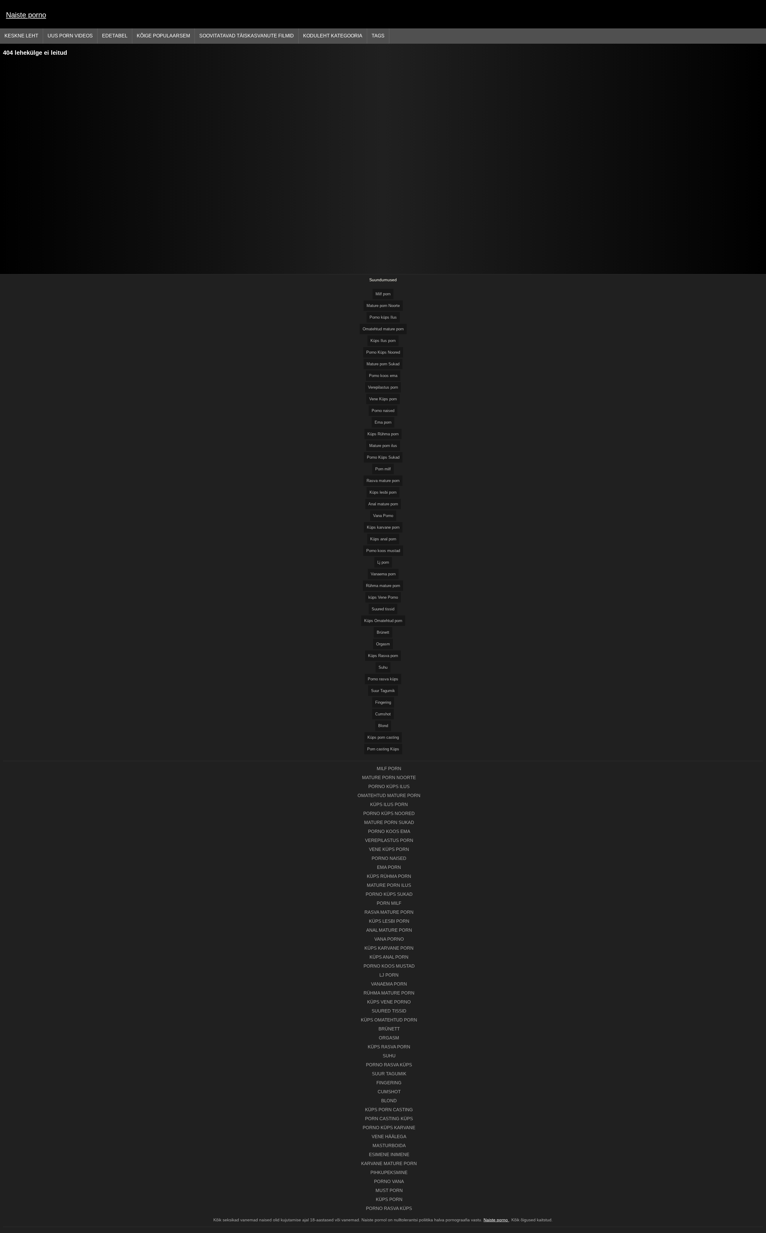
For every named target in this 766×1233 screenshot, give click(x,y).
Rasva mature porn (383, 480)
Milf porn (383, 294)
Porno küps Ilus (383, 317)
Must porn (389, 1190)
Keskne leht (21, 35)
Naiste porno (26, 15)
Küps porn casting (383, 737)
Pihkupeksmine (389, 1172)
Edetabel (114, 35)
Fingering (383, 702)
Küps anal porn (383, 539)
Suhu (383, 667)
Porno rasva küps (383, 679)
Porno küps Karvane (389, 1127)
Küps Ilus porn (383, 340)
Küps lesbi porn (383, 492)
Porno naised (383, 410)
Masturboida (389, 1145)
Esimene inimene (389, 1154)
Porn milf (383, 469)
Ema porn (383, 422)
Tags (378, 35)
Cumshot (383, 714)
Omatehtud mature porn (383, 329)
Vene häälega (389, 1136)
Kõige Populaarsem (163, 35)
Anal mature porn (383, 504)
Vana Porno (383, 515)
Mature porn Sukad (383, 364)
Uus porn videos (70, 35)
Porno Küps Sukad (383, 457)
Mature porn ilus (383, 445)
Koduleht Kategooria (332, 35)
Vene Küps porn (383, 399)
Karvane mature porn (389, 1163)
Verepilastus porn (383, 387)
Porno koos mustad (383, 550)
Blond (383, 725)
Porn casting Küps (383, 749)
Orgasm (383, 644)
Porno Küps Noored (383, 352)
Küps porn (389, 1199)
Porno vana (389, 1181)
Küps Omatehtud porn (383, 620)
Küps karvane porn (383, 527)
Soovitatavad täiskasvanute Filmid (246, 35)
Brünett (383, 632)
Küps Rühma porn (383, 434)
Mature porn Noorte (383, 305)
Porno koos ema (383, 375)
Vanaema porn (383, 574)
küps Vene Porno (383, 597)
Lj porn (383, 562)
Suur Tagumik (383, 690)
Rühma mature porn (383, 585)
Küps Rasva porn (383, 655)
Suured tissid (383, 609)
